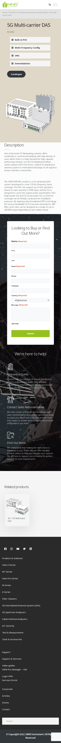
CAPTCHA (14, 324)
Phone (13, 276)
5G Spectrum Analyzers (14, 612)
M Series (6, 585)
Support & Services (11, 658)
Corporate (7, 689)
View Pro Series (10, 578)
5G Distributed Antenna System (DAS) (32, 12)
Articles (6, 695)
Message (19, 305)
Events (5, 702)
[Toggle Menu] (55, 4)
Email (18, 266)
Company (15, 286)
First (13, 251)
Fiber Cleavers (9, 598)
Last (13, 260)
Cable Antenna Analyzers (14, 619)
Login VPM (7, 676)
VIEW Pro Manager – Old (14, 669)
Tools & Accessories (12, 639)
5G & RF (12, 12)
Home (4, 12)
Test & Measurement (12, 632)
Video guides (8, 665)
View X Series (9, 564)
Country (19, 295)
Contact (6, 709)
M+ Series (7, 571)
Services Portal (9, 680)
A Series (6, 592)
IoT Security (8, 625)
